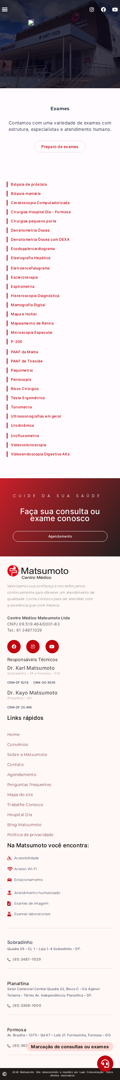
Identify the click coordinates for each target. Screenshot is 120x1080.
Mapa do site (20, 794)
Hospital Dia (19, 814)
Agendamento (21, 774)
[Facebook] (104, 9)
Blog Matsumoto (24, 824)
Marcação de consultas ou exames (70, 1046)
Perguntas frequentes (29, 784)
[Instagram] (92, 9)
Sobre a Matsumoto (27, 754)
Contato (15, 764)
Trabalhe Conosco (25, 804)
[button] (4, 9)
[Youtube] (115, 9)
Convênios (17, 744)
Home (13, 734)
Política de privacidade (30, 834)
